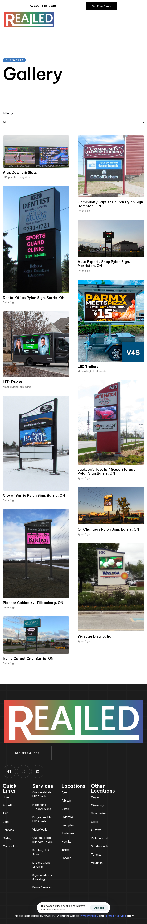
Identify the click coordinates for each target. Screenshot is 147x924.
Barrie (65, 808)
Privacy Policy (89, 916)
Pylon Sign (84, 210)
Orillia (94, 821)
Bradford (67, 817)
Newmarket (98, 813)
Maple (95, 797)
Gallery (7, 838)
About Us (9, 805)
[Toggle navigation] (120, 19)
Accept (99, 907)
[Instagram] (23, 771)
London (66, 858)
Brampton (68, 825)
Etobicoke (68, 833)
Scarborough (99, 846)
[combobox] (73, 122)
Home (6, 797)
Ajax (64, 792)
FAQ (5, 813)
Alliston (66, 800)
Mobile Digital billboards (92, 371)
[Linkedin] (37, 771)
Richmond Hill (99, 838)
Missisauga (98, 805)
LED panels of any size (16, 177)
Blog (6, 821)
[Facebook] (9, 771)
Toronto (96, 854)
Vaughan (97, 863)
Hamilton (67, 841)
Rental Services (42, 887)
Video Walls (39, 829)
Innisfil (65, 850)
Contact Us (10, 846)
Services (8, 830)
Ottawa (96, 830)
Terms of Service (115, 916)
